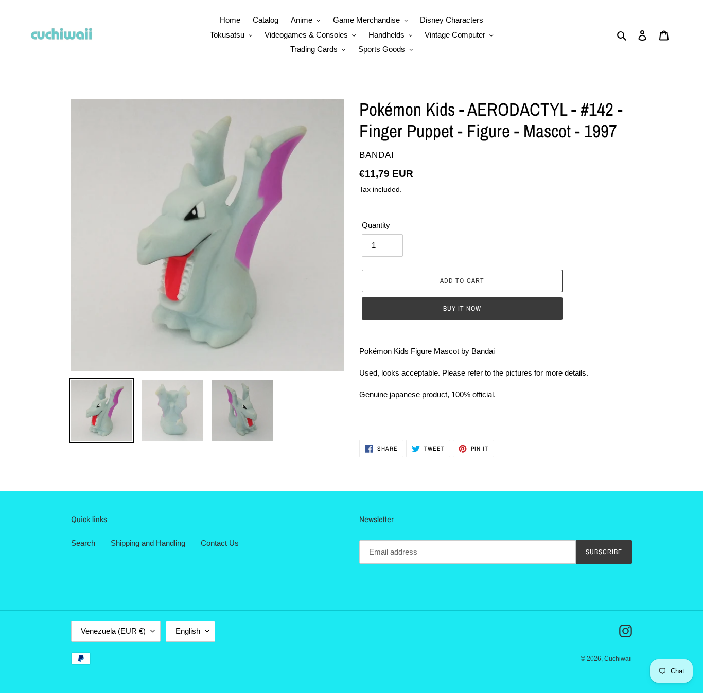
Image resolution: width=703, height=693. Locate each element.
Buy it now (462, 308)
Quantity (376, 225)
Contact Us (220, 543)
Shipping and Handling (148, 543)
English (187, 631)
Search (83, 543)
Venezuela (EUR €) (113, 631)
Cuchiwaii (618, 658)
